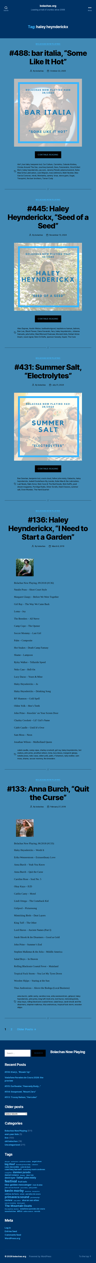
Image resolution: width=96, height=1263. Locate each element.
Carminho (58, 164)
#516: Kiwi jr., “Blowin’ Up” (17, 1072)
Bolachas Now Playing (48, 44)
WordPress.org (12, 1238)
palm (51, 756)
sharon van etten (30, 1200)
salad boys (58, 1002)
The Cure (72, 337)
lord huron (59, 999)
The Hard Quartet (41, 489)
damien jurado (22, 1172)
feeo (56, 167)
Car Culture (48, 164)
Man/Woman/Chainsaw (45, 334)
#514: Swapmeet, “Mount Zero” (20, 1091)
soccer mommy (36, 758)
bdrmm (76, 328)
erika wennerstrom (59, 996)
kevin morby (14, 1191)
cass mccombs (12, 1167)
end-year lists (12, 1134)
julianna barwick (67, 170)
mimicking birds (71, 999)
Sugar (71, 175)
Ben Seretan (22, 478)
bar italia (26, 164)
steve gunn (63, 175)
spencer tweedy (54, 337)
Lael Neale (21, 484)
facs (53, 331)
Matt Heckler (68, 173)
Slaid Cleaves (64, 487)
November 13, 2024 (58, 235)
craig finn (8, 1173)
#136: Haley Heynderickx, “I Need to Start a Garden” (48, 528)
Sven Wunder (27, 489)
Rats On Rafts (40, 337)
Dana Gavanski (43, 331)
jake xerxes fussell (12, 1188)
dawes (22, 1175)
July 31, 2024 (58, 385)
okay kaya (21, 1002)
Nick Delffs (67, 484)
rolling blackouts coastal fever (40, 1002)
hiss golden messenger (18, 1184)
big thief (10, 1164)
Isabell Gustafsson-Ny (38, 481)
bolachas (40, 71)
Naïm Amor (32, 484)
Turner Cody (47, 178)
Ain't (19, 164)
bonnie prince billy (23, 1164)
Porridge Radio (39, 487)
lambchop (28, 1191)
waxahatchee (10, 1211)
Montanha (41, 175)
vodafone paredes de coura (32, 1209)
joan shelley (24, 1188)
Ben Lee (20, 331)
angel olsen (37, 1161)
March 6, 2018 (58, 546)
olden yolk (43, 756)
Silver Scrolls (51, 487)
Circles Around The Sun (27, 167)
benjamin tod (36, 164)
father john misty (59, 478)
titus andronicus (49, 1004)
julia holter (30, 334)
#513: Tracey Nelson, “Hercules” (21, 1097)
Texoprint (21, 178)
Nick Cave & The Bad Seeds (50, 484)
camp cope (34, 750)
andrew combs (25, 1161)
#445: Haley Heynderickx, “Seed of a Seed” (48, 217)
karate (51, 481)
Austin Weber (35, 328)
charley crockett (47, 750)
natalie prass (22, 756)
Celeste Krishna (69, 164)
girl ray (58, 750)
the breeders (49, 758)
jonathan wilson (40, 753)
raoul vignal (28, 337)
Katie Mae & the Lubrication (67, 481)
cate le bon (25, 1167)
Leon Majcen (42, 173)
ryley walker (69, 756)
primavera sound (17, 1197)
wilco (19, 1211)
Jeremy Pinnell (53, 170)
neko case (33, 756)
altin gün (7, 1161)
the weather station (12, 1209)
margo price (35, 1191)
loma (50, 753)
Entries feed (11, 1231)
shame (26, 758)
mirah (34, 175)
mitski (22, 1194)
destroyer (10, 1177)
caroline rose (44, 996)
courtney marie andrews (34, 1169)
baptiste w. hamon (64, 328)
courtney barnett (46, 167)
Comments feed (13, 1235)
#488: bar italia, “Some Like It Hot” (48, 57)
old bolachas (11, 1141)
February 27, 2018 (58, 806)
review (8, 1200)
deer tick (30, 1175)
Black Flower (31, 331)
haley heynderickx (30, 170)
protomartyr (35, 1197)
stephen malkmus (34, 1004)
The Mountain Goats (18, 1205)
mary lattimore (55, 173)
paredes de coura (33, 1194)
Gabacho (71, 478)
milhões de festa (12, 1194)
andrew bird (14, 1161)
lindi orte (50, 999)
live (6, 1138)
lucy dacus (57, 753)
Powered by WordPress (40, 1256)
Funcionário (64, 167)
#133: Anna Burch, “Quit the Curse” (48, 793)
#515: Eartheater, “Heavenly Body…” (23, 1086)
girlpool (71, 996)
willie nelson (28, 1211)
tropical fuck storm (65, 1004)
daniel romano (12, 1175)
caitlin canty (33, 996)
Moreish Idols (61, 334)
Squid (64, 337)
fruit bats (22, 1181)
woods (37, 1211)
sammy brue (52, 175)
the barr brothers (34, 178)
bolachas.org (48, 5)
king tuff (41, 999)
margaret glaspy (70, 753)
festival (11, 1181)
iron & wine (37, 1185)
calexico (35, 1164)
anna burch (22, 996)
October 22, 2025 (58, 71)
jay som (42, 170)
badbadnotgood (49, 328)
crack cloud (46, 478)
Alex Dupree (22, 328)
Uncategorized (12, 1145)
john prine (28, 753)
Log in (8, 1228)
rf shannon (58, 756)
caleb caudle (22, 750)
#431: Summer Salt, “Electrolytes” (48, 371)
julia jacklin (33, 1188)
